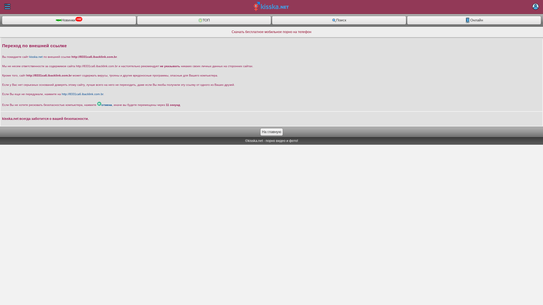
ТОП (206, 20)
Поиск (341, 20)
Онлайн (476, 20)
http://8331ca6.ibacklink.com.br (82, 94)
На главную (271, 132)
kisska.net (36, 56)
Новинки (71, 20)
